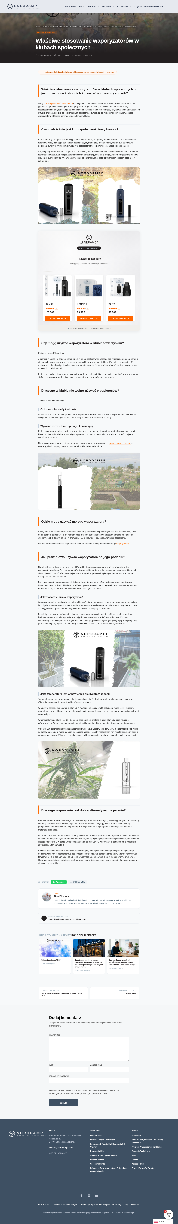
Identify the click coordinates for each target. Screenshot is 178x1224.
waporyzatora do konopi (120, 443)
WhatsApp (60, 882)
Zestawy (106, 6)
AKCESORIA (122, 6)
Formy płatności (97, 1160)
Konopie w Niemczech (46, 32)
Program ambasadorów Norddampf (147, 1147)
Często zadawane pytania (148, 6)
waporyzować (122, 543)
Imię (51, 1065)
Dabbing (91, 6)
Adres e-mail (96, 1065)
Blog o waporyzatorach (56, 26)
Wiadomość (55, 1035)
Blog (134, 1155)
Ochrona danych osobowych (102, 1140)
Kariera (135, 1160)
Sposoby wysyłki (97, 1164)
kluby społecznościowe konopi (59, 103)
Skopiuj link (79, 882)
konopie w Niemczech (73, 26)
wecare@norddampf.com (61, 1147)
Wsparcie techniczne (141, 1151)
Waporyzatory (73, 6)
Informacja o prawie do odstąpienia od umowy (101, 1205)
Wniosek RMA (138, 1164)
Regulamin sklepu (98, 1151)
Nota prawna (96, 1135)
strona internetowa (59, 1076)
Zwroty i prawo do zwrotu (143, 1168)
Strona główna (41, 26)
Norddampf (136, 1135)
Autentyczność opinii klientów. (103, 1155)
